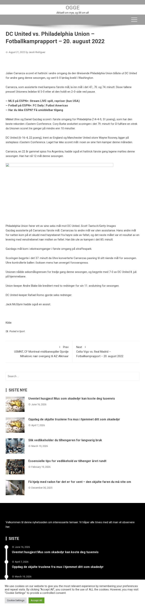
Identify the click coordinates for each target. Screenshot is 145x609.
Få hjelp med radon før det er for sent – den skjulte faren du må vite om (79, 482)
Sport (22, 331)
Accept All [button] (36, 600)
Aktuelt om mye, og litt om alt (72, 12)
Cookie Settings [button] (15, 600)
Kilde (9, 322)
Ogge (72, 8)
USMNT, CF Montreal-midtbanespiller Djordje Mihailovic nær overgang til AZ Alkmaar (41, 351)
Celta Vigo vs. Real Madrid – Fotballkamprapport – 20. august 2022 (99, 351)
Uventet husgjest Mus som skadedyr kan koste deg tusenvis (71, 398)
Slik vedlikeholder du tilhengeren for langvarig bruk (65, 440)
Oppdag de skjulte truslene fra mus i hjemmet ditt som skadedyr (74, 419)
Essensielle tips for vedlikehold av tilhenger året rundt (67, 461)
